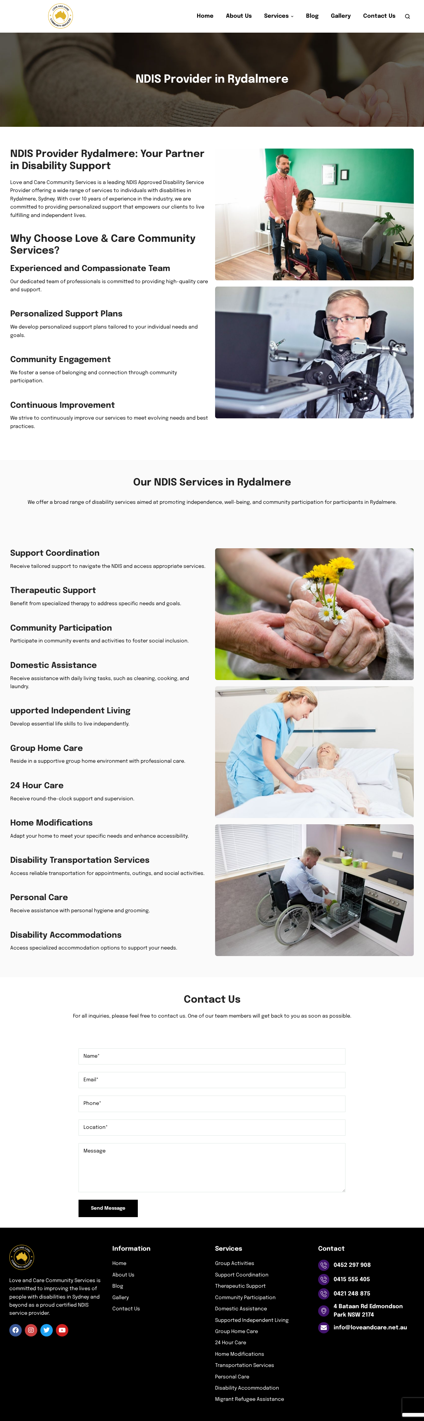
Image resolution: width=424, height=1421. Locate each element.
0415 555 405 (352, 1279)
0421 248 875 (352, 1294)
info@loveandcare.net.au (370, 1328)
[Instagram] (31, 1330)
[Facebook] (15, 1330)
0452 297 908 (352, 1265)
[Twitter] (46, 1330)
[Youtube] (62, 1330)
